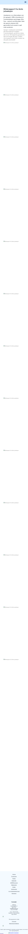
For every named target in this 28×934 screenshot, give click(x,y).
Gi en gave (14, 921)
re (16, 885)
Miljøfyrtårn (14, 880)
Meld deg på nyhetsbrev (14, 923)
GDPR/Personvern (14, 883)
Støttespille (13, 885)
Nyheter (14, 887)
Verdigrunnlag (14, 889)
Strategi (14, 878)
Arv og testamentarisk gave (14, 891)
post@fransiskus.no (14, 908)
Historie (14, 874)
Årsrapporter (14, 876)
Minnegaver (14, 893)
